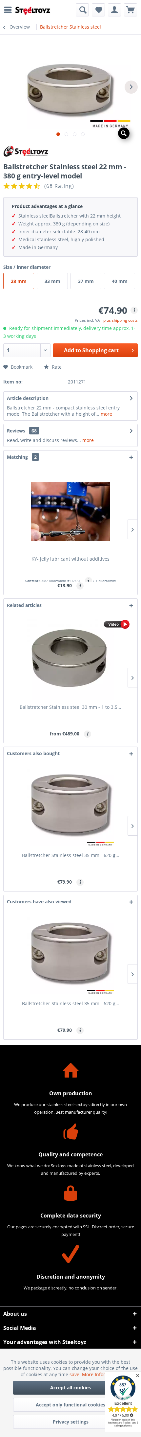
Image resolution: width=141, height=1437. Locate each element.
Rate (56, 367)
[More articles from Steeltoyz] (70, 151)
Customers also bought (33, 753)
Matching (22, 457)
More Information (101, 1374)
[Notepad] (98, 9)
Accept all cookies (70, 1387)
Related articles (24, 605)
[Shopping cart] (130, 9)
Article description (28, 398)
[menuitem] (9, 9)
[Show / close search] (82, 9)
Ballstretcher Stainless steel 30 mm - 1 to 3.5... (70, 707)
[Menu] (9, 9)
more (105, 414)
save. (76, 1374)
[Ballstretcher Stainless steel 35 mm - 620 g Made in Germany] (70, 808)
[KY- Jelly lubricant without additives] (70, 511)
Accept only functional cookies (70, 1405)
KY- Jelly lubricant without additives (70, 559)
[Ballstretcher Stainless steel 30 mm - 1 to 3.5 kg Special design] (70, 659)
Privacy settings (71, 1422)
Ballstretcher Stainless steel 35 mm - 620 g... (70, 855)
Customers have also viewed (39, 901)
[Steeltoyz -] (32, 11)
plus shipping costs (120, 320)
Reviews (16, 431)
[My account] (114, 9)
